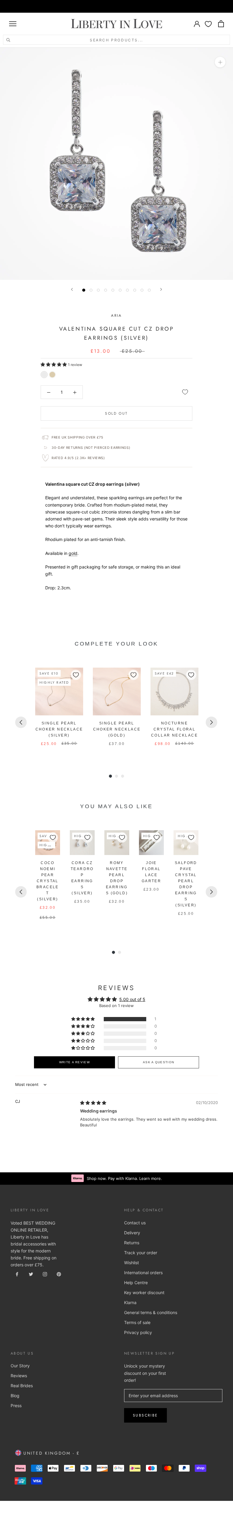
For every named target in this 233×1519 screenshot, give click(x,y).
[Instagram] (45, 1273)
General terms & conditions (150, 1312)
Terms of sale (137, 1322)
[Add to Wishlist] (185, 392)
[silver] (44, 374)
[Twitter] (31, 1273)
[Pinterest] (59, 1273)
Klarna (130, 1302)
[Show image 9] (142, 290)
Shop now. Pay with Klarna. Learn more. (124, 1178)
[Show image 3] (98, 290)
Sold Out (116, 413)
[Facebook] (17, 1273)
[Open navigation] (12, 23)
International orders (143, 1272)
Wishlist (131, 1262)
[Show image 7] (127, 290)
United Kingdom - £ (50, 1453)
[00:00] (116, 164)
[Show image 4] (105, 290)
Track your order (140, 1252)
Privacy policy (138, 1332)
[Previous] (72, 289)
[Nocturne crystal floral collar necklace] (174, 691)
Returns (131, 1242)
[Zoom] (220, 62)
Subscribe (145, 1415)
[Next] (161, 289)
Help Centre (136, 1282)
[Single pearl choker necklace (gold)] (117, 691)
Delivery (132, 1232)
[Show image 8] (134, 290)
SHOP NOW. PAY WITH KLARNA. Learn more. (124, 6)
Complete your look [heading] (116, 644)
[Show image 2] (91, 290)
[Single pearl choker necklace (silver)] (59, 691)
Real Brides (22, 1385)
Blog (15, 1395)
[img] (93, 1102)
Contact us (135, 1222)
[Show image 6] (120, 290)
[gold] (52, 374)
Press (16, 1405)
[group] (59, 710)
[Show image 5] (112, 290)
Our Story (20, 1365)
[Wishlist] (208, 23)
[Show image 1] (83, 290)
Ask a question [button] (158, 1062)
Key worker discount (144, 1292)
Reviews (19, 1375)
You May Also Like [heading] (116, 806)
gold (73, 553)
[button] (54, 364)
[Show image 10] (149, 290)
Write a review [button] (74, 1062)
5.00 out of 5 (132, 999)
